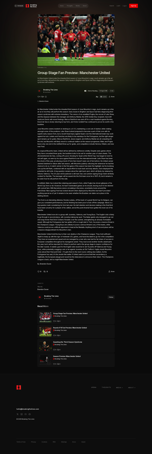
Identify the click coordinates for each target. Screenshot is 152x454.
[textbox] (76, 186)
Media (78, 6)
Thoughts (70, 6)
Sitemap (64, 442)
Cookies (44, 442)
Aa (97, 97)
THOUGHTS (106, 387)
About (84, 6)
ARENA (93, 387)
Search (112, 6)
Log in (125, 6)
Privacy (33, 442)
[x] (17, 414)
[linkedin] (21, 414)
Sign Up (133, 6)
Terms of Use (20, 442)
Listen (104, 96)
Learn (118, 6)
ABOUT (131, 387)
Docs (74, 442)
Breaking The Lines (50, 90)
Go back (20, 6)
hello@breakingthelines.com (27, 409)
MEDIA (118, 387)
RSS (54, 442)
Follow (111, 297)
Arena (61, 6)
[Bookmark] (46, 97)
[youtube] (25, 414)
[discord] (29, 414)
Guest (83, 442)
